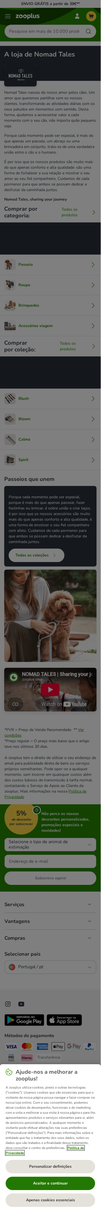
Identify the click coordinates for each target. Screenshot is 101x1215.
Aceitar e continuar (50, 1183)
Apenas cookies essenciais (50, 1200)
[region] (50, 1137)
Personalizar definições (50, 1166)
